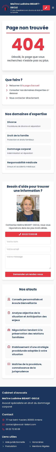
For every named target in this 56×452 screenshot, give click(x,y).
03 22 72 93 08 (29, 234)
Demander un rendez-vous (28, 274)
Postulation (11, 446)
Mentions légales (40, 446)
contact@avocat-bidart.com (21, 424)
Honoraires (37, 442)
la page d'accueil (30, 85)
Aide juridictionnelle (15, 442)
